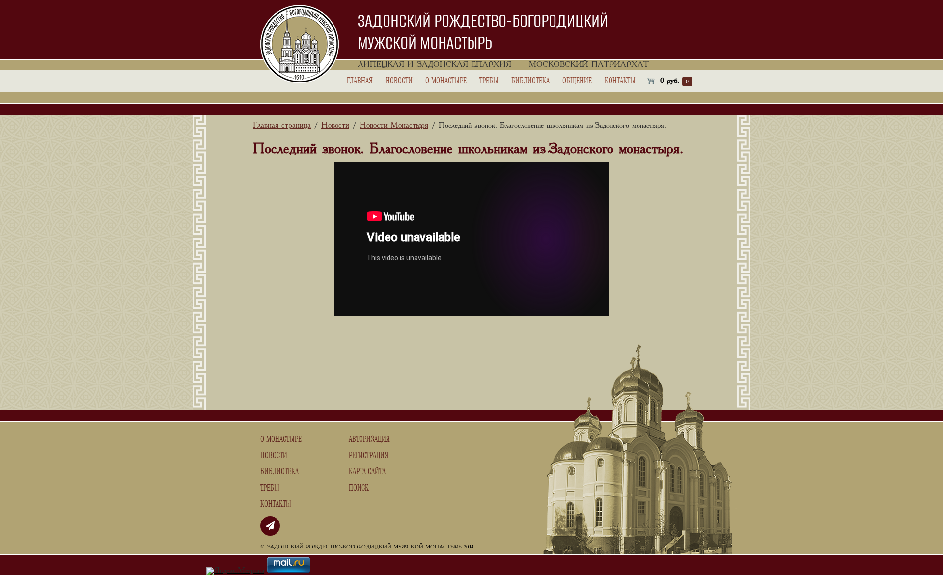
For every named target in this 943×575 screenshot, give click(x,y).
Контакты (620, 81)
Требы (489, 81)
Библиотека (530, 81)
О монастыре (446, 81)
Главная (360, 81)
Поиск (359, 488)
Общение (577, 81)
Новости (399, 81)
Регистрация (368, 456)
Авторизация (369, 439)
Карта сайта (367, 472)
